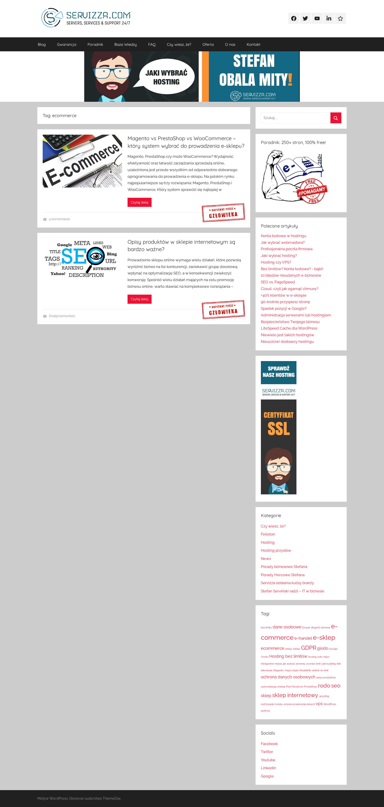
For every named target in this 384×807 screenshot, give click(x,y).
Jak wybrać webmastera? (283, 242)
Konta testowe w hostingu (283, 236)
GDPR (308, 648)
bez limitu (266, 627)
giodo (322, 648)
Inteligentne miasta (271, 663)
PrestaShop (310, 686)
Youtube (268, 760)
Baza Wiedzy (125, 44)
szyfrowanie (267, 704)
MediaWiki (305, 670)
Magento (279, 670)
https (326, 656)
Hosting (268, 542)
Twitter (267, 751)
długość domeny (320, 627)
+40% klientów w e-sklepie (283, 295)
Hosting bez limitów (288, 656)
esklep (296, 648)
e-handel (303, 638)
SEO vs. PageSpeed (278, 282)
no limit (324, 670)
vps (319, 703)
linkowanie (267, 670)
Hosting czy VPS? (276, 262)
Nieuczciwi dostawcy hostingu (287, 341)
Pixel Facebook (294, 686)
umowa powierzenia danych (299, 704)
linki (339, 663)
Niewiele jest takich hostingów (287, 335)
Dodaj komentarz (62, 316)
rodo (324, 685)
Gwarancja (66, 44)
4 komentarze (59, 219)
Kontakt (253, 44)
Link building (329, 663)
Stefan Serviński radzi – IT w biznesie (292, 591)
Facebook (269, 743)
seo (335, 685)
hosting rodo (315, 656)
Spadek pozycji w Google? (283, 308)
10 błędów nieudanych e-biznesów (291, 275)
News (266, 558)
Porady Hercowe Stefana (282, 575)
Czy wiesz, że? (179, 44)
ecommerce (272, 648)
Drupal (306, 627)
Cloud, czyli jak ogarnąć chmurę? (289, 288)
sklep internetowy (295, 695)
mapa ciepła (291, 670)
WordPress (330, 704)
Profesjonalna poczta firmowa (286, 249)
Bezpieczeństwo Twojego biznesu (290, 322)
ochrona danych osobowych (288, 676)
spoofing (324, 696)
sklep (266, 695)
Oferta (208, 44)
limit (318, 663)
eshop (288, 648)
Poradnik (95, 44)
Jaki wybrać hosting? (279, 255)
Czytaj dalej (139, 202)
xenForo (265, 710)
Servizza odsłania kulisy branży (287, 583)
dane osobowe (287, 626)
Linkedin (268, 768)
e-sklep (324, 637)
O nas (230, 44)
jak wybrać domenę (294, 663)
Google (267, 776)
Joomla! (310, 663)
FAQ (152, 44)
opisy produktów (326, 677)
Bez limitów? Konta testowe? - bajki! (292, 269)
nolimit (315, 670)
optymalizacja (268, 686)
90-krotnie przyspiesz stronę (285, 302)
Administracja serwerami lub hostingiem (296, 315)
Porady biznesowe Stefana (284, 566)
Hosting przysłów (276, 550)
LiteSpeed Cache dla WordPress (289, 328)
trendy (278, 704)
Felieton (268, 534)
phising (281, 686)
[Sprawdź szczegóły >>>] (223, 213)
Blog (42, 44)
